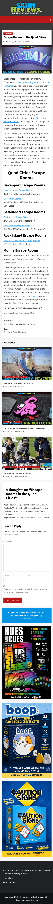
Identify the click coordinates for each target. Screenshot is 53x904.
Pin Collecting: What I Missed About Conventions (24, 428)
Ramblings (8, 422)
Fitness (7, 467)
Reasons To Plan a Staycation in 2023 (19, 383)
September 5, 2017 (22, 477)
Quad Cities (29, 313)
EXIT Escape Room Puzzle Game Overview (30, 504)
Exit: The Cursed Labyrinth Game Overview (30, 517)
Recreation (8, 34)
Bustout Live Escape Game (16, 217)
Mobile (14, 467)
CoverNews (20, 900)
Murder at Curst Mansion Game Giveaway (30, 508)
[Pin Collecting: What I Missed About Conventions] (27, 408)
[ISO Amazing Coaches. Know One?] (27, 453)
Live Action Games (12, 198)
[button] (4, 19)
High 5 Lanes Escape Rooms (16, 225)
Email (31, 575)
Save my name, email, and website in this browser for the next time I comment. (25, 590)
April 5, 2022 (20, 432)
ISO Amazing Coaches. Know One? (17, 473)
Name (6, 575)
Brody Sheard (9, 387)
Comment (8, 541)
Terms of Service (9, 882)
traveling (20, 82)
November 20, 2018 (23, 42)
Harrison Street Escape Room (17, 190)
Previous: (19, 322)
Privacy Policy (8, 878)
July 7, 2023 (20, 387)
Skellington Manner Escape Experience (21, 240)
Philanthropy (23, 467)
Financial (7, 377)
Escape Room (13, 313)
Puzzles (21, 313)
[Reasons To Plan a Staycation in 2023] (27, 363)
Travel (25, 377)
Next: (14, 331)
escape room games (28, 296)
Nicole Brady (10, 42)
